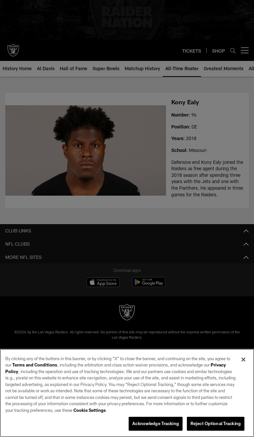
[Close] (243, 359)
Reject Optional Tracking (215, 423)
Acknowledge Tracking (155, 423)
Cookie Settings (89, 410)
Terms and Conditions (34, 364)
